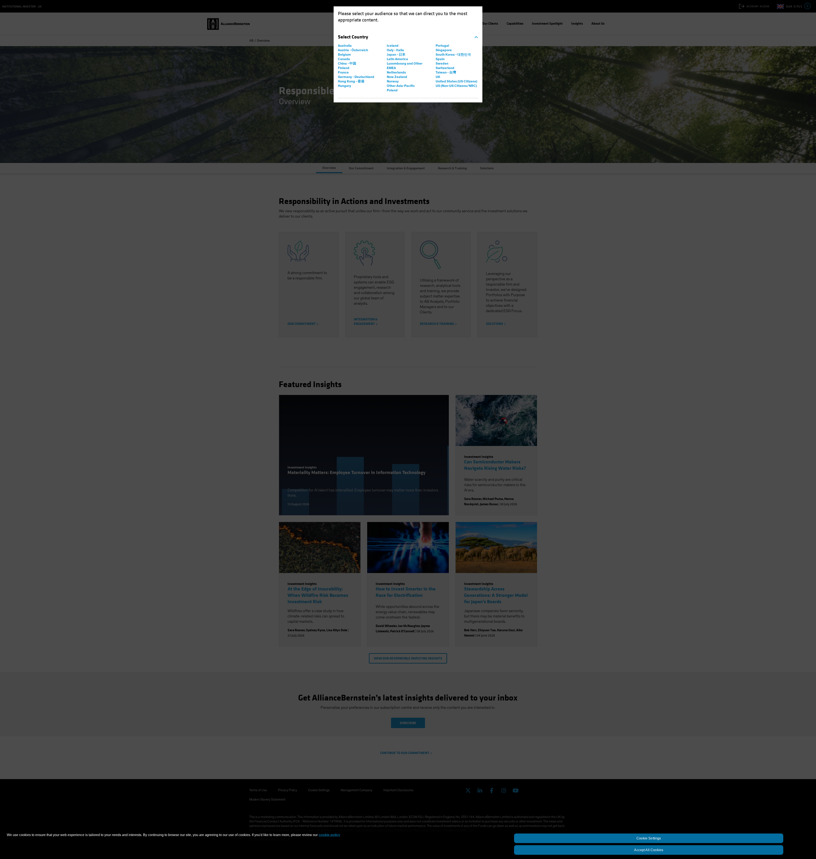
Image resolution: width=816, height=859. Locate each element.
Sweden (442, 63)
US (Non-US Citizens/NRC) (456, 86)
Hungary (344, 86)
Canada (344, 59)
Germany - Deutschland (356, 77)
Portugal (442, 45)
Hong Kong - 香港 (351, 81)
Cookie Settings (648, 838)
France (343, 72)
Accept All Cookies (648, 850)
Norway (393, 81)
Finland (343, 68)
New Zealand (397, 77)
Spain (440, 59)
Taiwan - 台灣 (446, 72)
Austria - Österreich (353, 50)
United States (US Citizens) (456, 81)
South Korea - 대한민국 (453, 54)
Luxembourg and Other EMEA (404, 66)
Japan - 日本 (396, 54)
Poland (392, 90)
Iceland (392, 45)
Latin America (397, 59)
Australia (345, 45)
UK (438, 77)
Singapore (444, 50)
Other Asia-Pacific (401, 86)
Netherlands (396, 72)
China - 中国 (347, 63)
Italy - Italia (395, 50)
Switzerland (445, 68)
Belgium (344, 54)
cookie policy (329, 835)
